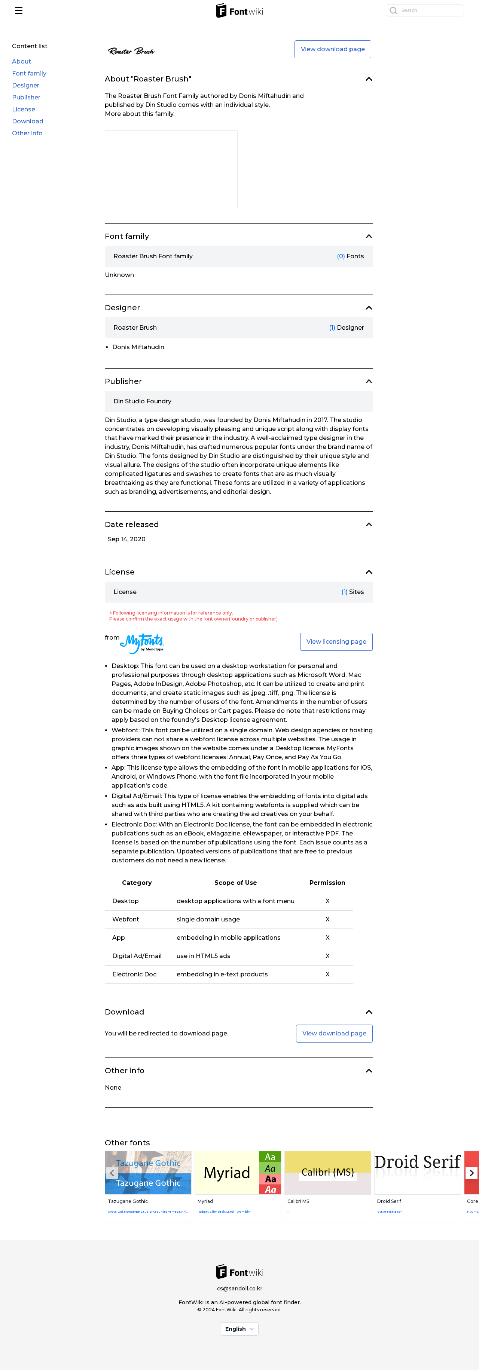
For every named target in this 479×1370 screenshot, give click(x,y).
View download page (333, 49)
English (235, 1329)
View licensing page (336, 641)
